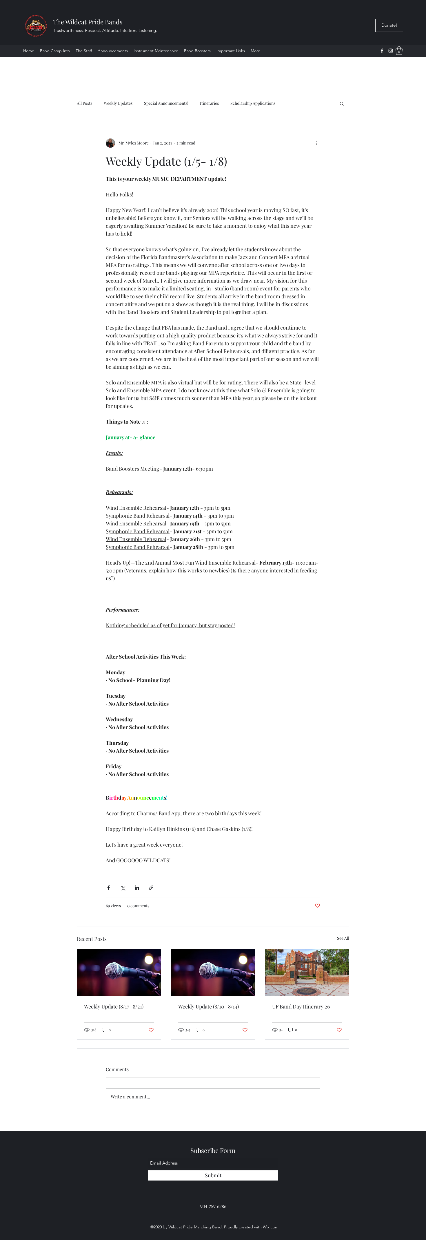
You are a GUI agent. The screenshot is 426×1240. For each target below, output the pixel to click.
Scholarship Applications (252, 103)
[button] (231, 50)
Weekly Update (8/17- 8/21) (113, 1006)
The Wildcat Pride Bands (88, 21)
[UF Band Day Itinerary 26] (307, 972)
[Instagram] (391, 51)
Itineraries (209, 103)
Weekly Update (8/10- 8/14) (208, 1006)
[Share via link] (151, 887)
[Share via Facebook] (108, 887)
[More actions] (316, 143)
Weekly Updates (118, 103)
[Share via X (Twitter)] (122, 887)
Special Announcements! (166, 103)
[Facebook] (382, 51)
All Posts (84, 103)
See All (343, 938)
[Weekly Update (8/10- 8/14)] (213, 972)
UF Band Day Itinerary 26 (301, 1006)
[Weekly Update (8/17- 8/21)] (119, 972)
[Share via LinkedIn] (137, 887)
